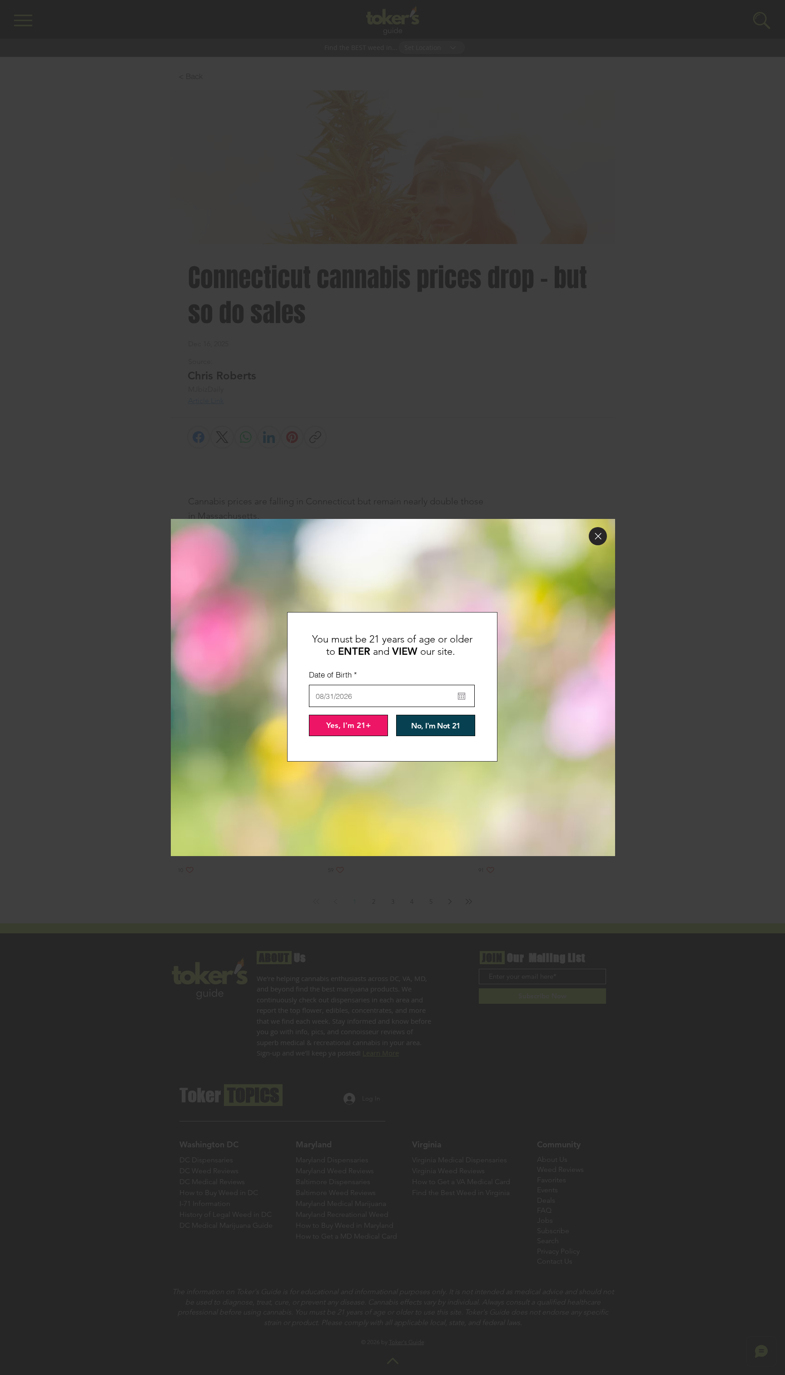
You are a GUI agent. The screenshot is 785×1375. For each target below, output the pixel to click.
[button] (598, 536)
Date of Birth (335, 674)
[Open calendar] (461, 696)
